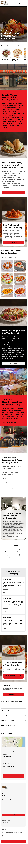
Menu (20, 3)
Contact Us (5, 810)
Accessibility (5, 822)
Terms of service (6, 820)
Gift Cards (4, 808)
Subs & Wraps (5, 806)
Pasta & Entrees (6, 804)
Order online (13, 776)
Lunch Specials (6, 798)
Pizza (3, 802)
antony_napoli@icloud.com (9, 767)
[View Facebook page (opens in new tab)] (3, 829)
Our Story (4, 796)
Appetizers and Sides (7, 800)
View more (5, 588)
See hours (22, 772)
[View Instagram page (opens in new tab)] (5, 829)
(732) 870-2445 (6, 764)
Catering (4, 794)
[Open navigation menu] (24, 3)
